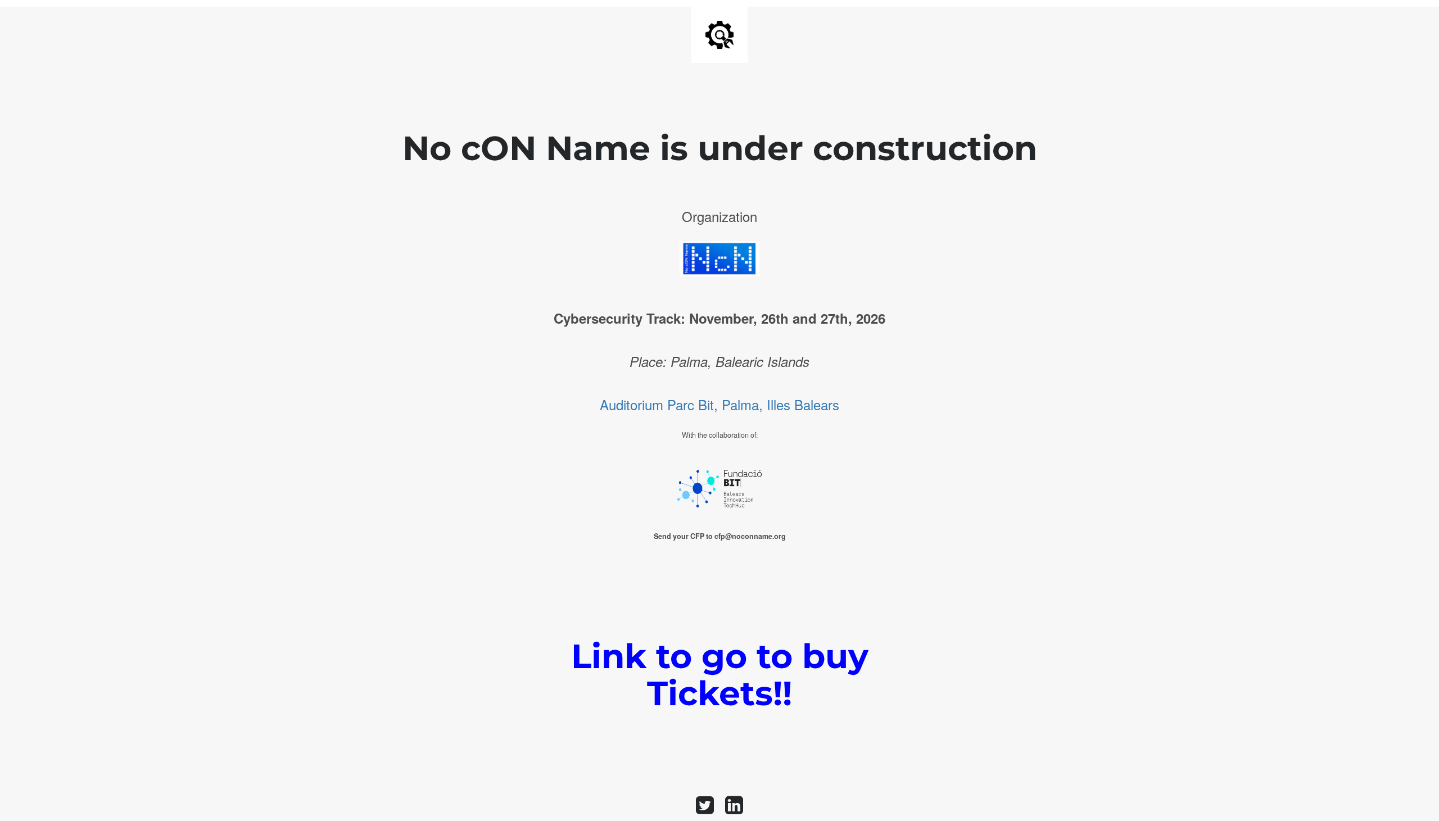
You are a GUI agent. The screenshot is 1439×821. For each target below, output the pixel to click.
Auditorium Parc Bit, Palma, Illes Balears (719, 404)
